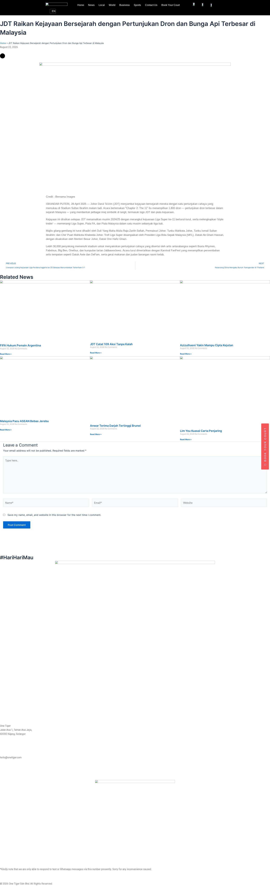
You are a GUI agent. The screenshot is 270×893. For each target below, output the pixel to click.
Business (124, 5)
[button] (45, 51)
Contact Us (151, 5)
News (91, 5)
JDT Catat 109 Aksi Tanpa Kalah (111, 344)
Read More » (6, 354)
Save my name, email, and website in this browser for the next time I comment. (54, 514)
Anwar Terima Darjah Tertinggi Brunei (115, 425)
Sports (137, 5)
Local (102, 5)
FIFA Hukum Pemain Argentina (20, 345)
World (112, 5)
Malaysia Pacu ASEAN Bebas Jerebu (24, 421)
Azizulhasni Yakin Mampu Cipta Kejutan (206, 345)
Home (80, 5)
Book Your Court (170, 5)
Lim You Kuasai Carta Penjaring (201, 430)
